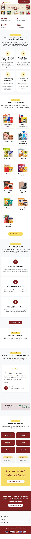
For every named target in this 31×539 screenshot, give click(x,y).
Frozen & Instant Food (22, 174)
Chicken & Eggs (8, 141)
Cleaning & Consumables (23, 142)
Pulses (8, 208)
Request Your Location (15, 481)
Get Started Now (15, 322)
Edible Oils (23, 158)
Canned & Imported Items (23, 125)
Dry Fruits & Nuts (8, 158)
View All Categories (15, 233)
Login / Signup (24, 1)
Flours (8, 174)
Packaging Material (23, 191)
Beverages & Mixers (8, 125)
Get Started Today (15, 505)
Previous (1, 9)
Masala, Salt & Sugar (8, 191)
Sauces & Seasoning (8, 225)
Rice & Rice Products (23, 208)
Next (30, 9)
